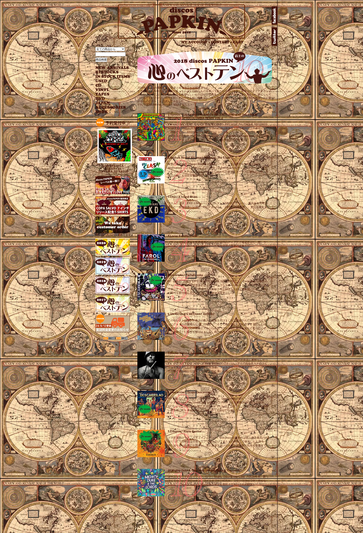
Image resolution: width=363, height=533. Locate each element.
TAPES (102, 94)
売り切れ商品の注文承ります (113, 234)
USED (109, 81)
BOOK (101, 111)
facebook (274, 15)
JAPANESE (109, 103)
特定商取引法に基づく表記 (145, 520)
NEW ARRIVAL (112, 67)
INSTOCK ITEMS (112, 76)
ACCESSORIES (110, 107)
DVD (100, 98)
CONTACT (221, 42)
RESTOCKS (109, 72)
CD (98, 85)
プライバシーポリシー (219, 520)
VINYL (102, 89)
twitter (274, 36)
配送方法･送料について (195, 520)
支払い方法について (171, 520)
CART (238, 42)
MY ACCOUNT (195, 42)
